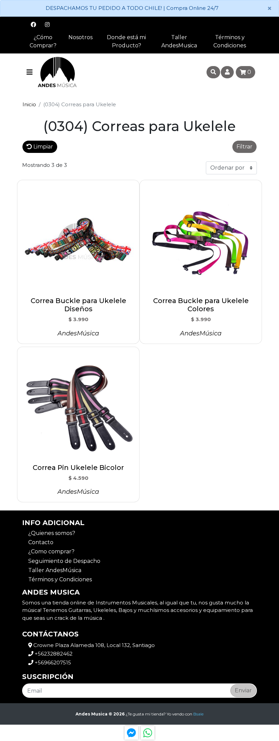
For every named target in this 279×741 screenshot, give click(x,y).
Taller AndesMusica (179, 41)
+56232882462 (52, 653)
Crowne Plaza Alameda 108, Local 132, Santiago (93, 645)
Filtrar (244, 146)
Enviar (243, 690)
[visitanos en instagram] (47, 24)
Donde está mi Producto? (126, 41)
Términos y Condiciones (229, 41)
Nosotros (80, 37)
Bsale (198, 713)
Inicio (29, 104)
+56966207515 (52, 662)
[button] (145, 146)
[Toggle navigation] (29, 72)
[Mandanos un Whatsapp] (147, 733)
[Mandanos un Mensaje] (131, 733)
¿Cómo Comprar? (43, 41)
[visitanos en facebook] (33, 24)
